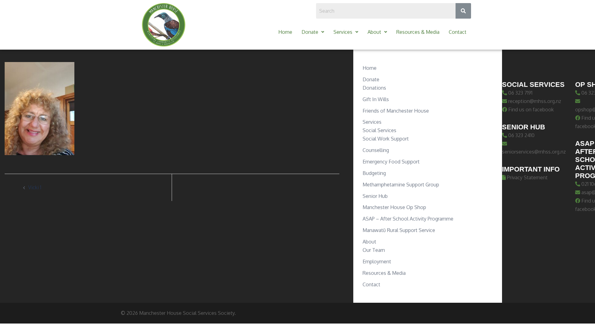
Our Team (374, 250)
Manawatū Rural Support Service (399, 230)
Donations (374, 88)
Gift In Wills (376, 99)
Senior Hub (375, 196)
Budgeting (374, 173)
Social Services (379, 130)
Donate (310, 32)
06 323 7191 (519, 93)
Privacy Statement (527, 177)
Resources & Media (417, 32)
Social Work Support (386, 139)
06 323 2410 (521, 135)
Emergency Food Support (391, 162)
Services (342, 32)
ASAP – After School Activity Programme (408, 219)
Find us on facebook (530, 109)
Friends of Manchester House (396, 111)
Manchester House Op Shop (394, 207)
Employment (377, 261)
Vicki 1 (34, 187)
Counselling (376, 150)
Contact (457, 32)
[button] (313, 32)
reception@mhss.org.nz (534, 101)
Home (285, 32)
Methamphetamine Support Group (401, 184)
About (374, 32)
